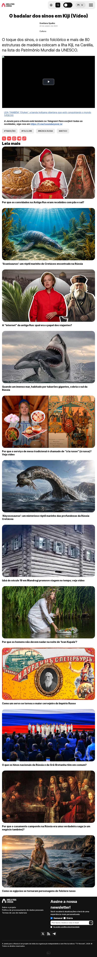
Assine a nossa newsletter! (64, 904)
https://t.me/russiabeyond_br (47, 124)
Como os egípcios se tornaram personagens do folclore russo (39, 891)
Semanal (58, 918)
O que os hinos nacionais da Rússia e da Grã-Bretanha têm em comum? (44, 764)
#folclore (26, 131)
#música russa (45, 131)
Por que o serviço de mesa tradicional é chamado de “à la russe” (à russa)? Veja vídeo (47, 453)
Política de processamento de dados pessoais (22, 910)
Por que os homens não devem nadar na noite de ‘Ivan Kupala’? (39, 641)
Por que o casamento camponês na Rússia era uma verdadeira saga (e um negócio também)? (46, 828)
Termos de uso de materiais (14, 913)
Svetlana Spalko (47, 23)
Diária (70, 918)
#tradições (9, 131)
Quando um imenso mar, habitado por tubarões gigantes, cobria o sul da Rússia (44, 388)
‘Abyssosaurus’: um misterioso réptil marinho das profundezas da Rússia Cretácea (45, 517)
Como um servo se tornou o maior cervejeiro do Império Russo (39, 703)
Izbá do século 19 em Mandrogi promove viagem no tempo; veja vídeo (43, 580)
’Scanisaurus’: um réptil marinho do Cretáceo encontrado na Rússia (42, 263)
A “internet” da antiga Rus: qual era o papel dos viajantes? (37, 325)
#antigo (63, 131)
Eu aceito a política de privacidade (66, 927)
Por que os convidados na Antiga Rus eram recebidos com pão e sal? (43, 202)
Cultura (43, 31)
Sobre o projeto (9, 907)
